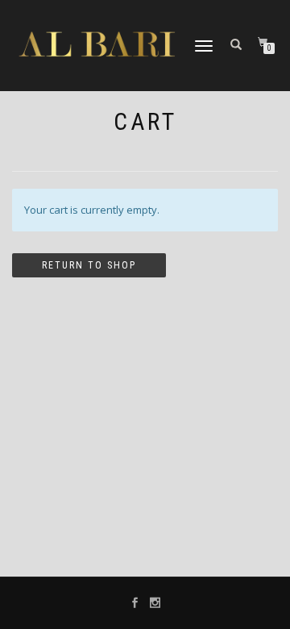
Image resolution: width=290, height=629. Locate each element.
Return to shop (89, 265)
